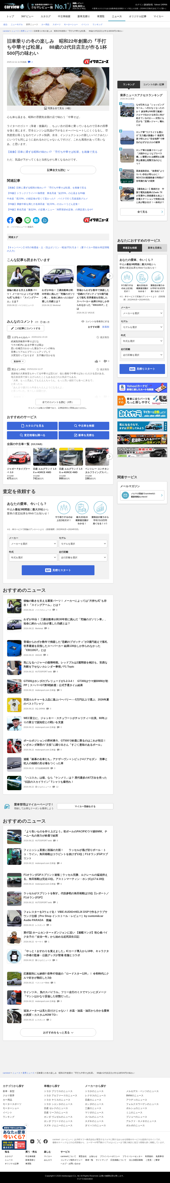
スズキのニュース (94, 1121)
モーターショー (11, 1108)
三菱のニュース (93, 1108)
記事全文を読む (56, 170)
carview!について (68, 1156)
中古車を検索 (86, 425)
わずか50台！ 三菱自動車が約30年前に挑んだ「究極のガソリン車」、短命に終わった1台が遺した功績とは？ (58, 295)
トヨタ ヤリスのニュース (57, 1099)
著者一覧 (89, 1160)
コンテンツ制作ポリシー (72, 1160)
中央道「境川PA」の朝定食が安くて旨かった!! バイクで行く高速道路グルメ (47, 198)
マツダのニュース (94, 1112)
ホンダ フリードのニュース (58, 1121)
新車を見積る (86, 435)
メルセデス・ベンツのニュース (142, 1091)
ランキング (129, 84)
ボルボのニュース (135, 1125)
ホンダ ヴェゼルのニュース (58, 1116)
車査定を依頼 (130, 247)
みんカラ (48, 1160)
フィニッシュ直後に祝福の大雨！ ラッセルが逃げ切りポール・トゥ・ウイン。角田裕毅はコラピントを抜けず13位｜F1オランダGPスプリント (66, 854)
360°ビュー (27, 16)
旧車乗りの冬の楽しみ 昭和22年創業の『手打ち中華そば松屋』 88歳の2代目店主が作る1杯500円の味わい (57, 47)
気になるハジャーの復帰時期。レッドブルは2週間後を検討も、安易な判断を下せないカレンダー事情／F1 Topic (65, 664)
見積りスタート (61, 570)
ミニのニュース (134, 1112)
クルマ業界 (8, 1095)
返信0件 (17, 361)
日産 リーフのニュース (56, 1112)
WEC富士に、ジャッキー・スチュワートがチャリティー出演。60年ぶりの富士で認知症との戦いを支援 (65, 720)
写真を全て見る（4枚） (60, 108)
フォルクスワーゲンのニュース (142, 1104)
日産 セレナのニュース (56, 1108)
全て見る (142, 211)
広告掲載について (118, 1160)
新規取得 (148, 4)
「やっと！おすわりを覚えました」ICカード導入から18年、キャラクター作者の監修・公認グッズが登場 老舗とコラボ (66, 953)
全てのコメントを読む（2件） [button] (58, 402)
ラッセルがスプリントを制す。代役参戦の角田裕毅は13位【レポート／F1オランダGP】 (66, 895)
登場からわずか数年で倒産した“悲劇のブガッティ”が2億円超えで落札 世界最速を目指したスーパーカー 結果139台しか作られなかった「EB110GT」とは (93, 299)
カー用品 (7, 1099)
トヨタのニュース (94, 1091)
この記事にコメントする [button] (27, 328)
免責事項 (160, 1156)
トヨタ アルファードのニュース (60, 1095)
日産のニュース (93, 1099)
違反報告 (104, 337)
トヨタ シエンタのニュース (58, 1104)
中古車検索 (64, 16)
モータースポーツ (12, 1104)
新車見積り (84, 16)
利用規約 (149, 1156)
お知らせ (93, 1156)
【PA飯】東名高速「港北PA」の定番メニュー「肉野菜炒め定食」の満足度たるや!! (50, 209)
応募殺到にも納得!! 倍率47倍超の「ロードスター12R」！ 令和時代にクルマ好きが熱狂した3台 (66, 975)
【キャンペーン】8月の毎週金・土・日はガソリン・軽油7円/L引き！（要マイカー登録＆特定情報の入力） (58, 249)
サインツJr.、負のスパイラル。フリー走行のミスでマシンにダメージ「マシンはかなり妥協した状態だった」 (65, 994)
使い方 (46, 322)
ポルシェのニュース (136, 1108)
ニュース (117, 16)
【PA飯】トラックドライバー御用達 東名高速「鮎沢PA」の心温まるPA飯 (46, 193)
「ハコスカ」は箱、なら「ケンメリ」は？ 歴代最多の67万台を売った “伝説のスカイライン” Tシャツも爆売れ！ (65, 779)
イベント (7, 1112)
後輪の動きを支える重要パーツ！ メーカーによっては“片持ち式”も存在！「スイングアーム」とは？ (23, 295)
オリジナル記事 (137, 16)
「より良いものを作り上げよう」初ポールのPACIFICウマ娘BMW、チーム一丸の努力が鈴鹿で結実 (65, 833)
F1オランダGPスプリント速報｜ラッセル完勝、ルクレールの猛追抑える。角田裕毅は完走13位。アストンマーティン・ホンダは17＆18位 (66, 876)
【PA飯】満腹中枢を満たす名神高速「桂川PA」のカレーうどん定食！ (43, 204)
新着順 (105, 326)
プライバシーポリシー (110, 1156)
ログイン (139, 4)
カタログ (46, 16)
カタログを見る (34, 425)
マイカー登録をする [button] (85, 806)
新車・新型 (8, 1091)
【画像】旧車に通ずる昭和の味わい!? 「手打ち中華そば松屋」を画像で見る (52, 151)
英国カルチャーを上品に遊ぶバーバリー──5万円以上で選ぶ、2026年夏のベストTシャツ (66, 701)
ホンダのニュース (94, 1104)
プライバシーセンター (132, 1156)
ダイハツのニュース (95, 1125)
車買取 (101, 16)
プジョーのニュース (136, 1116)
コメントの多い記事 (153, 84)
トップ (10, 16)
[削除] (26, 1125)
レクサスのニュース (95, 1095)
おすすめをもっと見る (56, 1032)
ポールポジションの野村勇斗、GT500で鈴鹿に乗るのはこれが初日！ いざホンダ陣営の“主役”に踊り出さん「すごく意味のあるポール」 (66, 742)
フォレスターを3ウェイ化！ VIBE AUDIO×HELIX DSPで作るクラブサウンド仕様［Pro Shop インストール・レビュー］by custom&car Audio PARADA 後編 (65, 916)
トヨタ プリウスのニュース (58, 1091)
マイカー (159, 16)
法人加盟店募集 (136, 1160)
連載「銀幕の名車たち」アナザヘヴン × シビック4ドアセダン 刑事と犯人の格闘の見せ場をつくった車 (66, 761)
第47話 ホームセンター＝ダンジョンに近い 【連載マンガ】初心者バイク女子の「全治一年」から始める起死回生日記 (66, 934)
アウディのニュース (136, 1099)
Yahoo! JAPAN (160, 4)
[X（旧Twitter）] (39, 1141)
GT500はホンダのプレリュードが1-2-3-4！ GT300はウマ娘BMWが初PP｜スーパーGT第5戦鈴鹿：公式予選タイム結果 (66, 683)
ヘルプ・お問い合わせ (71, 1163)
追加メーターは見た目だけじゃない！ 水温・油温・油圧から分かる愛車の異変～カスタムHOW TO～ (66, 1012)
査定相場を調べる (34, 435)
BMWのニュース (134, 1095)
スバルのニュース (94, 1116)
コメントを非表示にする (97, 321)
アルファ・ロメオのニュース (141, 1121)
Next (109, 276)
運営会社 (83, 1156)
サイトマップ (102, 1160)
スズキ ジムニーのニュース (58, 1125)
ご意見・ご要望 (153, 1160)
